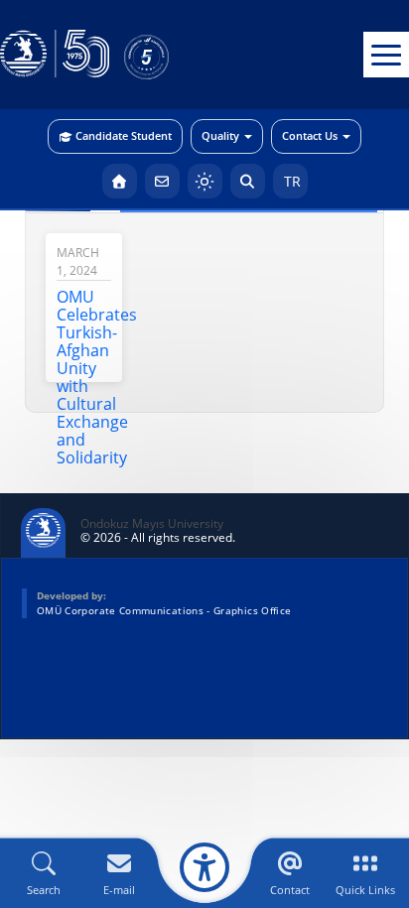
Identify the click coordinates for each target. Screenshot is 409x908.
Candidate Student (123, 135)
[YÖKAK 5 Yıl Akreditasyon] (178, 54)
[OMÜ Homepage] (119, 181)
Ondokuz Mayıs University (151, 524)
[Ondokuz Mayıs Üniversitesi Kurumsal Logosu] (54, 54)
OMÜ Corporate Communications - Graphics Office (164, 610)
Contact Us (310, 135)
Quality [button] (220, 135)
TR (290, 181)
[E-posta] (162, 181)
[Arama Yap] (247, 181)
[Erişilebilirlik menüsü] (204, 867)
